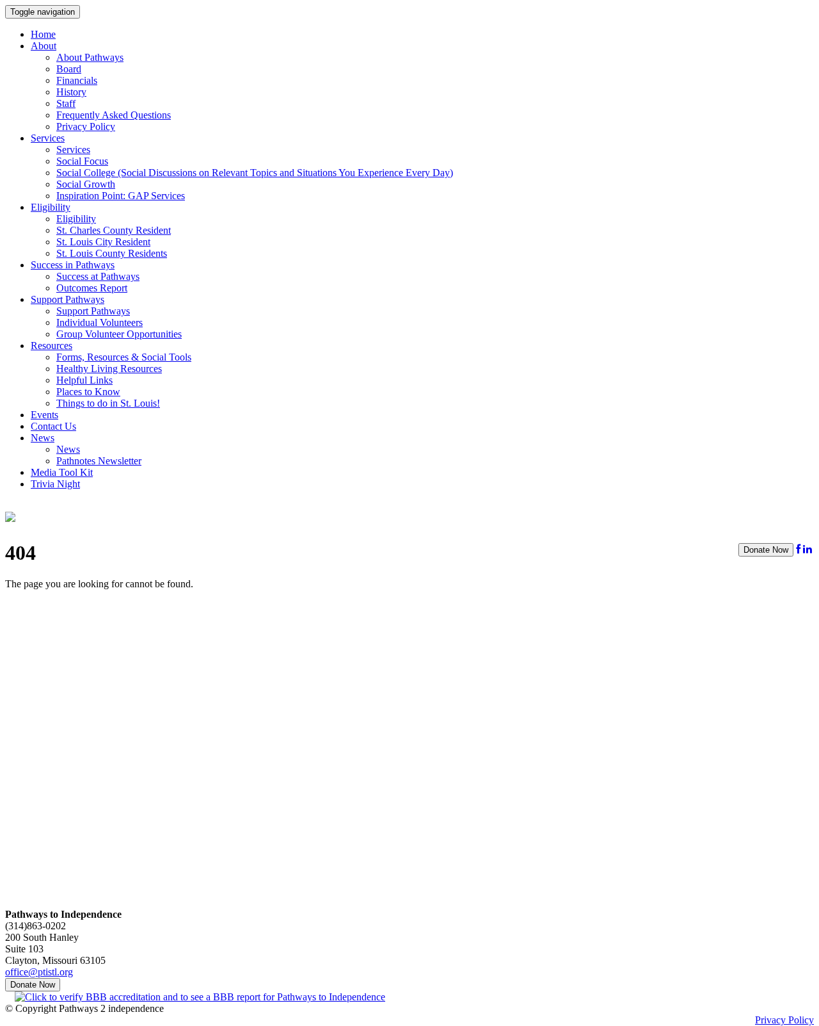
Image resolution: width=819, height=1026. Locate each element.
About (43, 45)
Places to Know (88, 391)
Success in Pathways (73, 264)
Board (68, 68)
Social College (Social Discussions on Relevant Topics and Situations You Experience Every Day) (254, 172)
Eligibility (50, 207)
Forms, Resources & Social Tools (123, 357)
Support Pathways (67, 299)
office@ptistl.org (39, 971)
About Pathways (89, 57)
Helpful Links (84, 380)
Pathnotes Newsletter (98, 460)
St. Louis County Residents (111, 253)
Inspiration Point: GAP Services (120, 195)
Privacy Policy (85, 126)
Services (48, 138)
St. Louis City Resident (103, 241)
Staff (66, 103)
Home (43, 34)
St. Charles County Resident (113, 230)
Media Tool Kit (62, 472)
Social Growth (85, 184)
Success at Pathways (97, 276)
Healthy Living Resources (109, 368)
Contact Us (53, 426)
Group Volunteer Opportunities (119, 334)
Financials (76, 80)
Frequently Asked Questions (113, 115)
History (71, 91)
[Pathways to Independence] (10, 514)
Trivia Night (55, 483)
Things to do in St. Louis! (108, 403)
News (42, 437)
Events (44, 414)
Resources (51, 345)
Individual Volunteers (99, 322)
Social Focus (82, 161)
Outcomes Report (91, 287)
